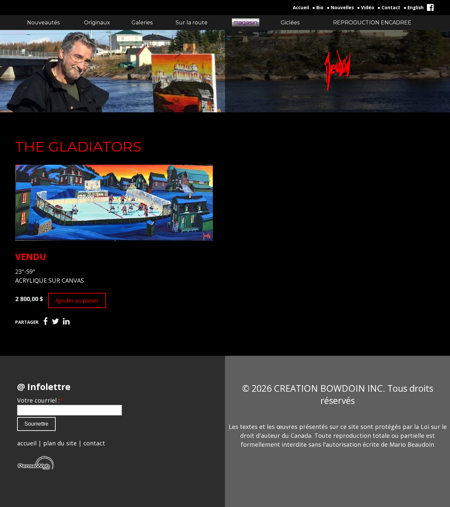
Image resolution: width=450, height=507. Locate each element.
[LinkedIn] (66, 321)
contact (94, 443)
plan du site (60, 443)
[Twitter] (55, 321)
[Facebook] (45, 321)
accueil (27, 443)
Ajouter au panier (77, 300)
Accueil (301, 8)
